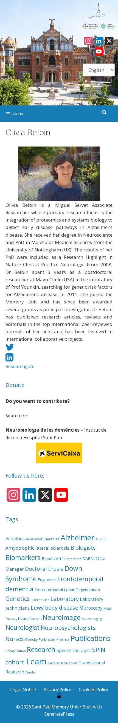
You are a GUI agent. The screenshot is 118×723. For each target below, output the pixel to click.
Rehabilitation (15, 651)
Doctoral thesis (44, 568)
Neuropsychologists (68, 628)
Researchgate (20, 366)
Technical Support (62, 663)
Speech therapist (74, 650)
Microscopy (90, 608)
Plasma (62, 639)
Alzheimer (77, 537)
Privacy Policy (57, 690)
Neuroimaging (92, 619)
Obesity (31, 639)
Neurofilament (30, 618)
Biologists (83, 547)
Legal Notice (23, 690)
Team (36, 661)
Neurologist (22, 627)
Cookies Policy (93, 690)
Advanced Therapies (43, 539)
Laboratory (64, 598)
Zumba (30, 672)
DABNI (88, 558)
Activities (15, 538)
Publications (90, 638)
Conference (72, 559)
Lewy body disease (54, 607)
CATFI (58, 558)
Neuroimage (61, 617)
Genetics (17, 598)
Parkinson (47, 639)
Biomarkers (23, 557)
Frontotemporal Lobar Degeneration (67, 589)
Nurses (14, 638)
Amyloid (101, 539)
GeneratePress (59, 714)
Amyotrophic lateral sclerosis (37, 548)
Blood (47, 558)
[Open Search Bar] (104, 112)
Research (41, 649)
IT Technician (40, 600)
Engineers (47, 579)
